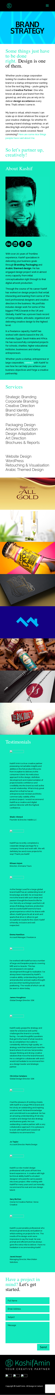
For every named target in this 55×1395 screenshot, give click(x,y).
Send (43, 1347)
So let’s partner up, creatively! (25, 152)
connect (29, 362)
